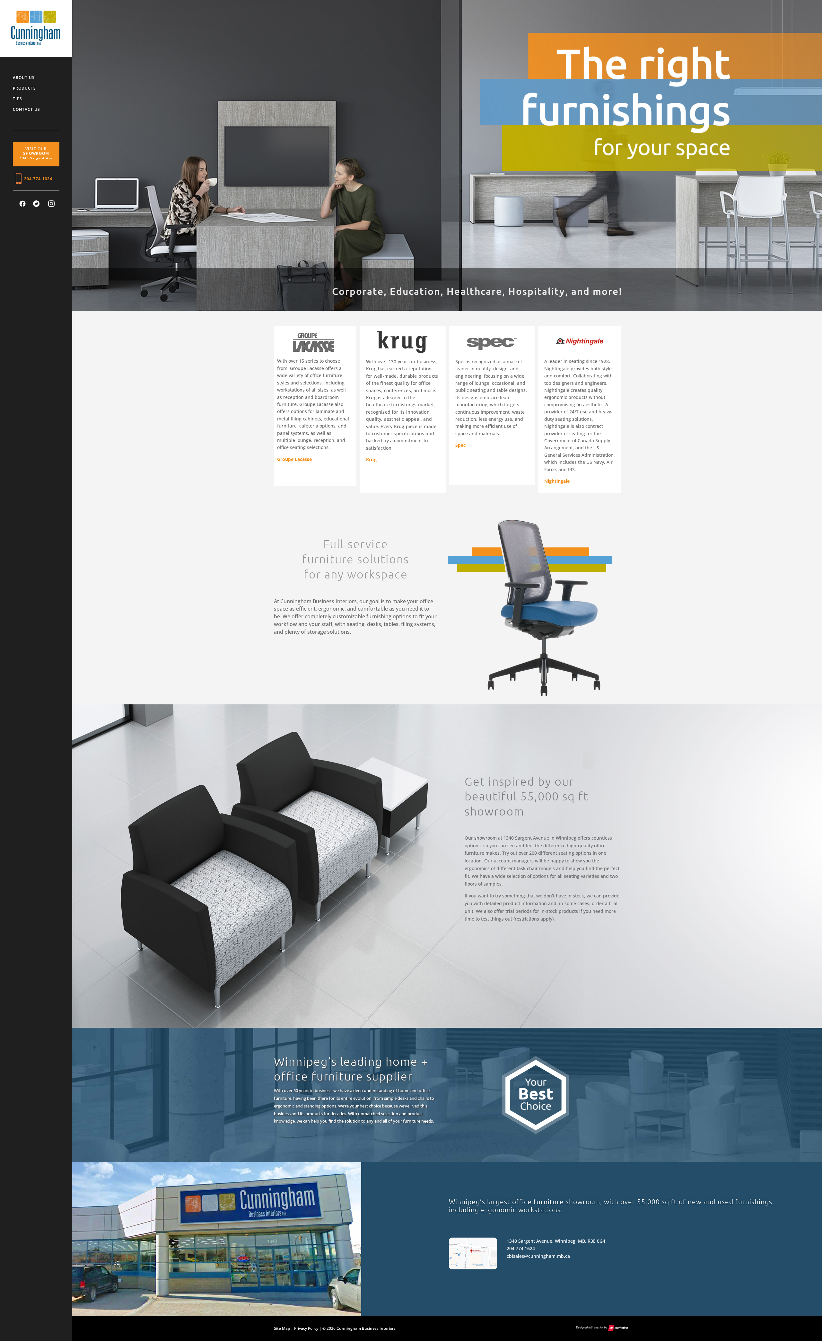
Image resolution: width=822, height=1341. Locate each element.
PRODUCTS (24, 88)
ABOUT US (24, 77)
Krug (371, 459)
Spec (460, 445)
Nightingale (557, 481)
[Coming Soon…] (38, 205)
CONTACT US (26, 109)
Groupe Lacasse (294, 459)
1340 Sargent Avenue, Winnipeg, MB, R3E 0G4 (556, 1241)
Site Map (282, 1328)
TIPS (17, 99)
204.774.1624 (38, 179)
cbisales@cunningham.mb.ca (538, 1256)
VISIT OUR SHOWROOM (36, 153)
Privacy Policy (306, 1328)
